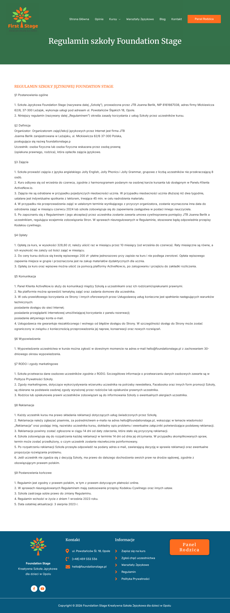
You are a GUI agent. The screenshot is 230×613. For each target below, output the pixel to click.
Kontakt (176, 19)
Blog (163, 19)
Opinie (99, 19)
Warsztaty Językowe (140, 19)
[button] (204, 19)
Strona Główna (79, 19)
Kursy (113, 19)
